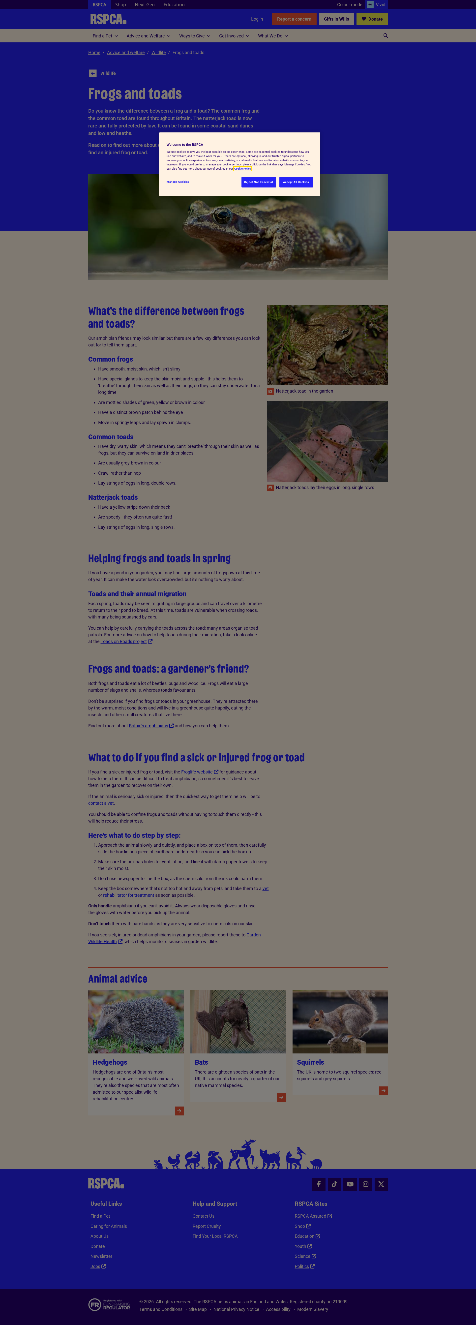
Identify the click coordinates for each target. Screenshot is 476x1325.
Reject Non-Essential (258, 182)
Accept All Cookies (296, 182)
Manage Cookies (178, 182)
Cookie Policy (242, 168)
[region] (239, 164)
